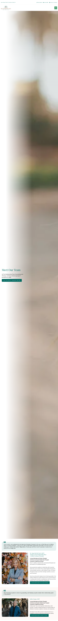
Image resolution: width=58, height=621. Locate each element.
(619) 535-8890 (39, 2)
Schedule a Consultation (53, 2)
